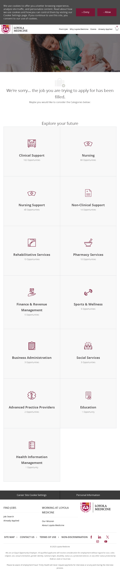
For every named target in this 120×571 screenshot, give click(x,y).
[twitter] (107, 537)
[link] (14, 29)
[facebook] (91, 537)
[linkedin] (99, 537)
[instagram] (97, 541)
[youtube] (105, 541)
